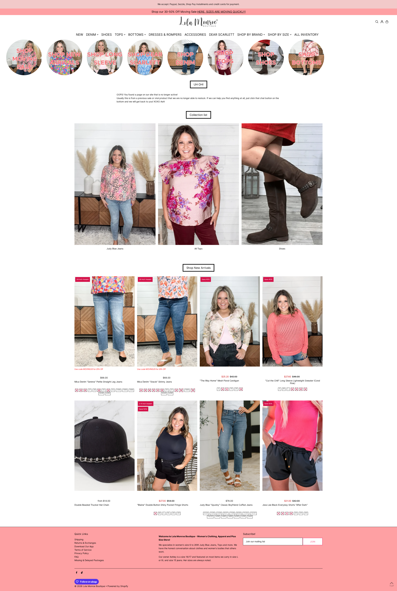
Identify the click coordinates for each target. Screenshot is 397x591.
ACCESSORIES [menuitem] (195, 34)
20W (101, 393)
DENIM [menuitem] (91, 34)
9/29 (239, 513)
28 (94, 390)
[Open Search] (376, 21)
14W (118, 390)
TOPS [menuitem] (119, 34)
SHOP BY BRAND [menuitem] (250, 34)
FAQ (76, 556)
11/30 (245, 513)
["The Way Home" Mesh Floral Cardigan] (230, 321)
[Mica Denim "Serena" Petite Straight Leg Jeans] (104, 321)
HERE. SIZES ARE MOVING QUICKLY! (221, 11)
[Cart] (387, 21)
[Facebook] (76, 572)
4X (306, 513)
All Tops (198, 248)
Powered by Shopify (117, 586)
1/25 (212, 513)
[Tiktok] (82, 572)
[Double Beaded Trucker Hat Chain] (104, 446)
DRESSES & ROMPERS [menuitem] (165, 34)
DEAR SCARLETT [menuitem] (221, 34)
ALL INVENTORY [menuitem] (306, 34)
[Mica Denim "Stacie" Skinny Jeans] (167, 321)
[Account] (382, 21)
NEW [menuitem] (79, 34)
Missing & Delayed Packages (89, 560)
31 (172, 390)
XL (168, 513)
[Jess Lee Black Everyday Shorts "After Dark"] (292, 446)
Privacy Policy (81, 553)
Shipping (78, 539)
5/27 (226, 513)
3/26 (219, 513)
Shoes (282, 248)
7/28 (232, 513)
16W (125, 390)
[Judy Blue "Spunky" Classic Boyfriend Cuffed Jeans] (230, 446)
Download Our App (84, 546)
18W (131, 390)
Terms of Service (82, 549)
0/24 (206, 513)
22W (108, 393)
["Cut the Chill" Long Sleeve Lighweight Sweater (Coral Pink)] (292, 321)
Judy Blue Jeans (115, 248)
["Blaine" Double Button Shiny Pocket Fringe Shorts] (167, 446)
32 (113, 390)
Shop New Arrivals (198, 267)
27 (90, 390)
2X (236, 389)
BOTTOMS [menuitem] (135, 34)
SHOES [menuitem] (106, 34)
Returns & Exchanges (85, 543)
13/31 (253, 513)
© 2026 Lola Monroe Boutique (89, 586)
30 (103, 390)
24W (250, 516)
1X (231, 389)
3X (178, 513)
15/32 (210, 516)
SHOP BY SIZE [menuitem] (278, 34)
